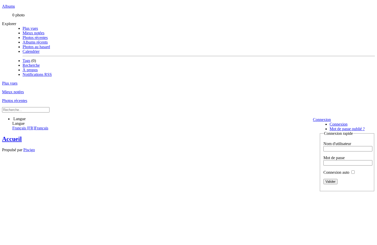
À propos (30, 70)
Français (30, 128)
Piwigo (29, 150)
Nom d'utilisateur (337, 143)
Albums (8, 6)
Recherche (31, 65)
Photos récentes (35, 37)
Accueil (12, 139)
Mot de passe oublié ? (347, 129)
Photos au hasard (36, 47)
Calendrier (31, 51)
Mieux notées (33, 33)
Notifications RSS (37, 74)
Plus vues (30, 28)
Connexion (322, 119)
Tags (26, 60)
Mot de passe (334, 158)
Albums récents (35, 42)
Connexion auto (336, 172)
